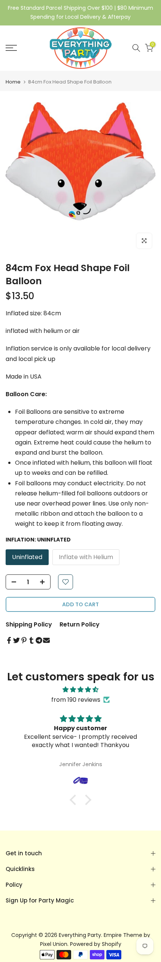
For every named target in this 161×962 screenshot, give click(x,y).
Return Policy (80, 624)
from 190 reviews (75, 699)
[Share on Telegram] (39, 640)
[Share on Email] (46, 640)
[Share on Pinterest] (24, 640)
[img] (80, 690)
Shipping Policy (29, 624)
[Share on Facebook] (9, 640)
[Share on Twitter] (16, 640)
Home (13, 81)
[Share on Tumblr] (31, 640)
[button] (75, 800)
